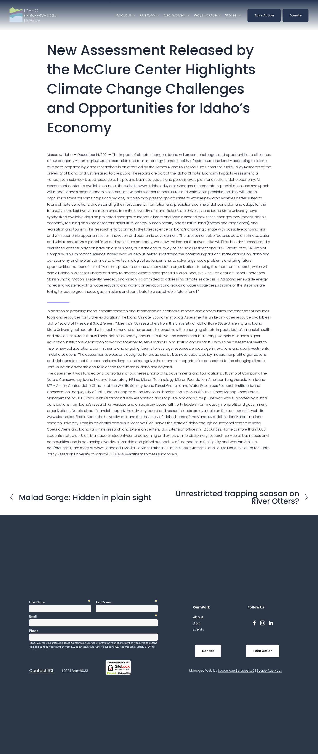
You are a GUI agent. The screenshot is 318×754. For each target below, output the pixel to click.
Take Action (264, 15)
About (198, 617)
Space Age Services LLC (236, 670)
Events (198, 629)
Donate (295, 15)
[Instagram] (262, 623)
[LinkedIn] (270, 623)
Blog (196, 623)
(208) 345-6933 (75, 670)
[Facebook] (254, 623)
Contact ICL (41, 671)
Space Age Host (269, 670)
